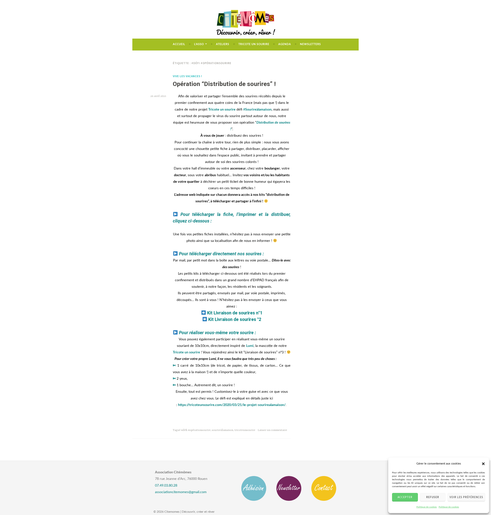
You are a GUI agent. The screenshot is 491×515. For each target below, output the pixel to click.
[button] (483, 464)
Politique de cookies (426, 507)
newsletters (310, 44)
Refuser (432, 497)
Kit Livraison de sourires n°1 (234, 313)
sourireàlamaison (222, 430)
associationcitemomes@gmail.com (181, 492)
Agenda (284, 44)
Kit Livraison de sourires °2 (234, 319)
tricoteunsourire (244, 430)
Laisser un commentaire (272, 430)
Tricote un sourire (253, 44)
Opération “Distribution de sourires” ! (224, 84)
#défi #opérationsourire (196, 430)
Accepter (405, 497)
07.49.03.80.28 (166, 485)
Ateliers (222, 44)
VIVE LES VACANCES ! (187, 76)
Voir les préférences (466, 497)
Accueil (179, 44)
